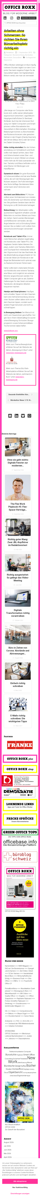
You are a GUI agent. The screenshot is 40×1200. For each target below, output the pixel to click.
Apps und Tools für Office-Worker (20, 807)
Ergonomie (8, 60)
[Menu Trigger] (38, 1)
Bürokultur (29, 55)
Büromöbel (8, 58)
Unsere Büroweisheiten (20, 822)
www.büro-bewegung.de (16, 353)
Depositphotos (24, 1039)
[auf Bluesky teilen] (23, 416)
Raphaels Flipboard (24, 999)
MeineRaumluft (10, 994)
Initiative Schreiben (15, 1026)
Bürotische (9, 1065)
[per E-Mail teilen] (10, 416)
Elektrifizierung (22, 1062)
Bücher (31, 1065)
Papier (28, 1076)
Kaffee (23, 1066)
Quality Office (10, 996)
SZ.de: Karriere (14, 973)
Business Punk (18, 978)
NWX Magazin (23, 966)
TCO (32, 1014)
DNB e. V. (16, 981)
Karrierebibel (10, 966)
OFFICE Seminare (11, 1034)
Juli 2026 (7, 1146)
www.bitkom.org (11, 331)
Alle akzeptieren (20, 1181)
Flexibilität (23, 1059)
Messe (29, 1062)
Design (18, 1066)
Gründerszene (21, 1004)
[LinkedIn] (5, 18)
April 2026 (8, 1157)
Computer (27, 1051)
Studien (9, 1069)
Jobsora (11, 1039)
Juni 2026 (7, 1150)
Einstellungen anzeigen (20, 1194)
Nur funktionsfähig (20, 1187)
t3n (6, 1011)
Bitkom (11, 1014)
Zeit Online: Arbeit (26, 971)
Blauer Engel (22, 1014)
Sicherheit (16, 1059)
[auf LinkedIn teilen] (17, 416)
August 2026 (9, 1142)
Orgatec (22, 996)
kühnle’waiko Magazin (13, 1006)
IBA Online (24, 994)
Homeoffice (17, 1069)
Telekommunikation (16, 1052)
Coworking (9, 1059)
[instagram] (11, 18)
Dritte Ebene (13, 1076)
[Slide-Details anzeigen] (20, 745)
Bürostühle (10, 1054)
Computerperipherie (29, 1072)
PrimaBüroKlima (11, 989)
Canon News (29, 1016)
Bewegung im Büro (21, 991)
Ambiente (8, 1021)
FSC (17, 1021)
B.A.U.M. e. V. (28, 1021)
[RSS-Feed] (18, 18)
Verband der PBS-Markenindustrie (21, 1024)
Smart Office (29, 1054)
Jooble (29, 1036)
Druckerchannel (14, 1016)
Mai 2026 (7, 1153)
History (32, 1069)
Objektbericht (15, 1072)
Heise (13, 1011)
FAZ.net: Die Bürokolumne (14, 968)
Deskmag (8, 1004)
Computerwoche (26, 1011)
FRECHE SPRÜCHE (20, 818)
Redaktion (10, 53)
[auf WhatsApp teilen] (29, 416)
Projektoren (20, 1055)
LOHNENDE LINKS (20, 804)
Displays (26, 1069)
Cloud (6, 1072)
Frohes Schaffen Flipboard (15, 1001)
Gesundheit (17, 58)
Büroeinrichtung (18, 55)
